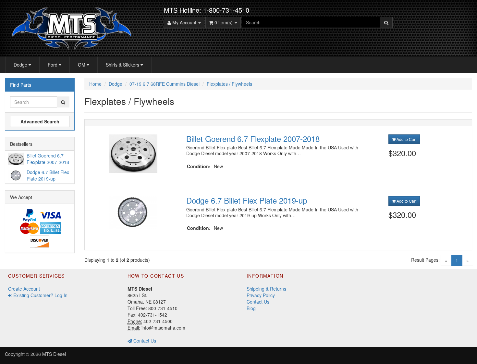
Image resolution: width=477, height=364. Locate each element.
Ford (53, 64)
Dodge (21, 64)
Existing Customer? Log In (39, 295)
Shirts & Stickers (123, 64)
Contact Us (144, 340)
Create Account (24, 288)
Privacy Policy (261, 295)
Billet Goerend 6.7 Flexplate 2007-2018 (253, 138)
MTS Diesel (54, 354)
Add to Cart (406, 139)
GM (82, 64)
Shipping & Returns (266, 288)
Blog (251, 308)
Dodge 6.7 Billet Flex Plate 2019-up (246, 200)
